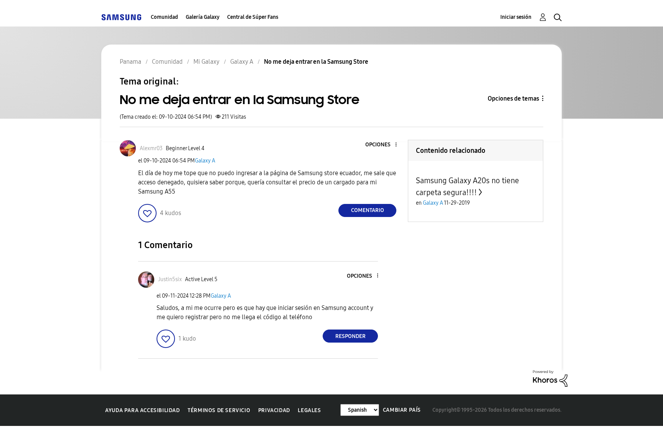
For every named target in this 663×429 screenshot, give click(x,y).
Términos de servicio (219, 410)
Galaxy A (205, 160)
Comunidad (164, 17)
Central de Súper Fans (252, 17)
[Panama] (121, 17)
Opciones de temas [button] (513, 98)
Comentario (367, 210)
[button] (383, 145)
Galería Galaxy (202, 17)
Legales (309, 410)
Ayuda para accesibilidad (142, 410)
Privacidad (274, 410)
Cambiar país (402, 410)
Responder (350, 336)
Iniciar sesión (515, 17)
